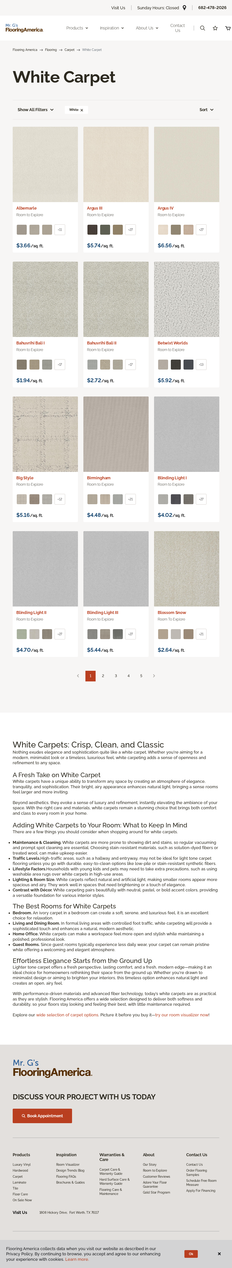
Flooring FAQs (66, 1176)
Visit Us (118, 7)
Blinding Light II (31, 612)
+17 (60, 364)
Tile (15, 1188)
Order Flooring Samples (196, 1172)
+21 (130, 499)
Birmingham (99, 477)
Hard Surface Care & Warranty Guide (114, 1181)
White (73, 110)
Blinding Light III (102, 612)
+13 (201, 364)
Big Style (24, 477)
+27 (130, 230)
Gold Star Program (156, 1192)
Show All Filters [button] (33, 109)
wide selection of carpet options (67, 1014)
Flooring (51, 50)
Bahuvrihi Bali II (101, 343)
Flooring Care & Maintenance (110, 1192)
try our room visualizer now (181, 1014)
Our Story (150, 1164)
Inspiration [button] (109, 28)
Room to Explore (155, 1170)
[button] (202, 28)
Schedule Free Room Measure (201, 1183)
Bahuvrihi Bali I (30, 343)
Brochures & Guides (70, 1182)
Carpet (70, 50)
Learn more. (77, 1259)
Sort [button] (204, 109)
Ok (191, 1254)
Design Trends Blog (70, 1170)
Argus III (94, 208)
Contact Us (177, 28)
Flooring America (25, 50)
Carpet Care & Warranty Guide (110, 1171)
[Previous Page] (77, 676)
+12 (60, 499)
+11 (60, 230)
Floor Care (20, 1194)
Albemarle (26, 208)
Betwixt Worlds (173, 343)
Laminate (19, 1182)
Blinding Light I (172, 477)
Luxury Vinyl (22, 1164)
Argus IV (166, 208)
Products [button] (74, 28)
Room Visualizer (68, 1164)
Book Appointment (45, 1115)
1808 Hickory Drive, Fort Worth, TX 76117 (69, 1212)
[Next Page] (154, 676)
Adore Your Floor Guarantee (155, 1184)
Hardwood (20, 1170)
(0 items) (228, 28)
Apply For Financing (200, 1190)
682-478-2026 (212, 7)
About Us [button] (145, 28)
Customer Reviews (156, 1176)
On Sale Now (22, 1200)
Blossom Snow (172, 612)
